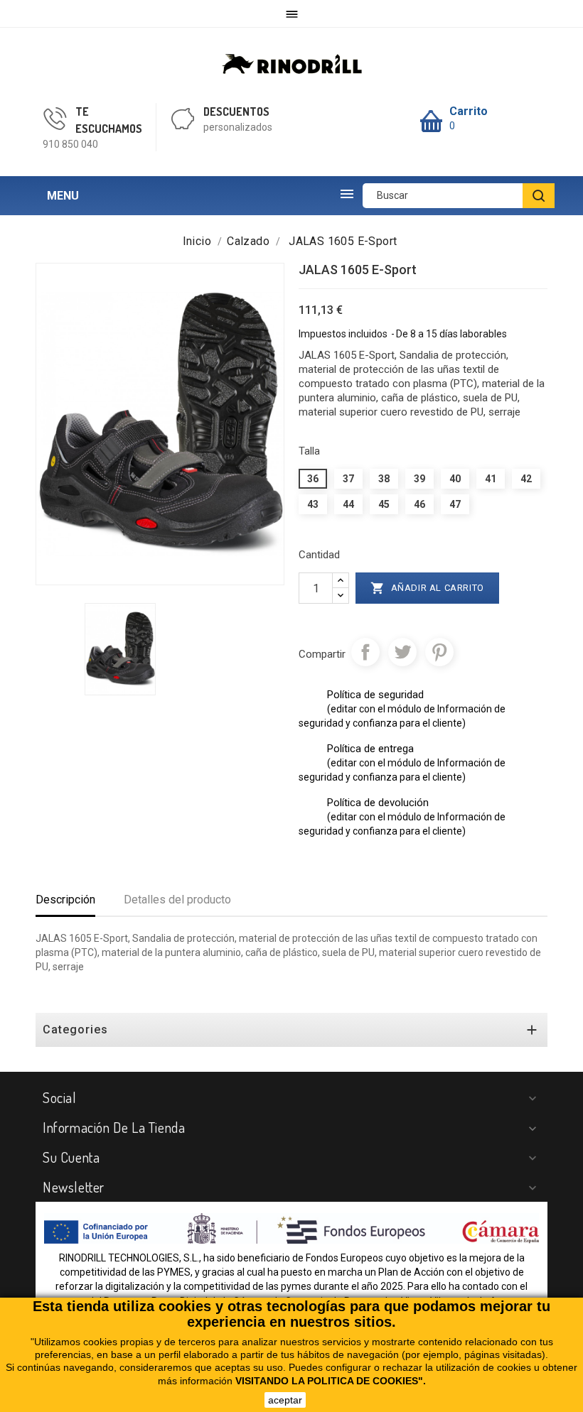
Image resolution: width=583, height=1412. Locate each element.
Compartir (365, 652)
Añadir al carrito (427, 588)
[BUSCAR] (539, 195)
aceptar (285, 1400)
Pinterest (439, 652)
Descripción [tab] (65, 899)
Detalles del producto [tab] (177, 899)
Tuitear (402, 652)
